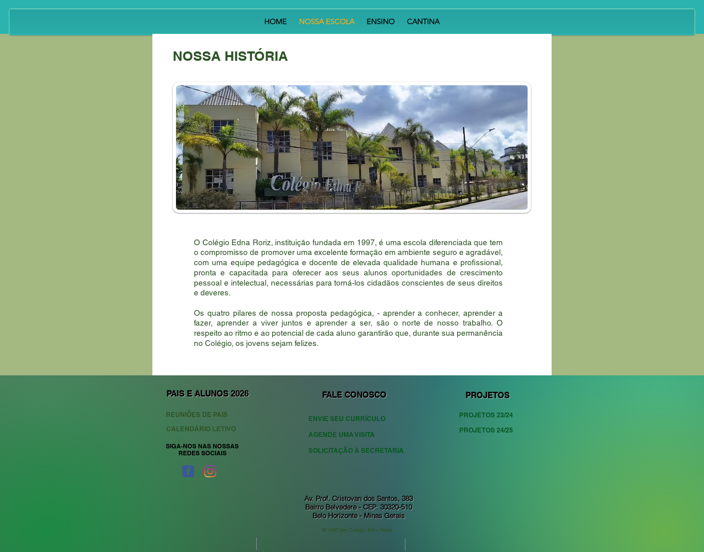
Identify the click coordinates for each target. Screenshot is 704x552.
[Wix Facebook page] (188, 471)
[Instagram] (210, 471)
